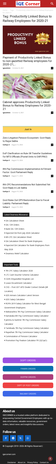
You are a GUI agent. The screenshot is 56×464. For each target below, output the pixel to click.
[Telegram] (13, 438)
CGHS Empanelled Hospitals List (19, 279)
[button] (4, 3)
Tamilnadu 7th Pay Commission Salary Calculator (27, 328)
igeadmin (6, 68)
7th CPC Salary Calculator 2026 (19, 270)
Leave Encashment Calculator (18, 283)
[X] (20, 438)
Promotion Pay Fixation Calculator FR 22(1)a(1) (26, 340)
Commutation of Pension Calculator (21, 336)
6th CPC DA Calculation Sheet (18, 237)
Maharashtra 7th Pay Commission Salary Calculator (28, 311)
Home (5, 10)
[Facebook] (6, 438)
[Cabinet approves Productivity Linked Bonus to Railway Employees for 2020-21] (28, 86)
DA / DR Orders (12, 224)
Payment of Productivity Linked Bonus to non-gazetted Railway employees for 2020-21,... (27, 61)
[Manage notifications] (50, 458)
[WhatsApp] (28, 438)
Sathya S (6, 145)
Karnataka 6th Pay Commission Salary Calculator (27, 315)
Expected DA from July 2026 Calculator (22, 233)
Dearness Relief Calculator (17, 253)
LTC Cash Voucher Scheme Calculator (22, 274)
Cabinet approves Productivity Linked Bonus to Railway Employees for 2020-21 (27, 105)
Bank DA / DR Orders (14, 229)
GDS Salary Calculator (15, 299)
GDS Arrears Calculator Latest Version (22, 295)
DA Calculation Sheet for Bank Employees (23, 241)
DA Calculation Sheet (14, 220)
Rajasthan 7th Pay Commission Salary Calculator (26, 332)
